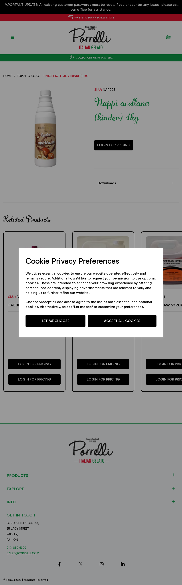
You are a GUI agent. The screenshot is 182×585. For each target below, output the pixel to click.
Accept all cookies (122, 321)
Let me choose (55, 321)
